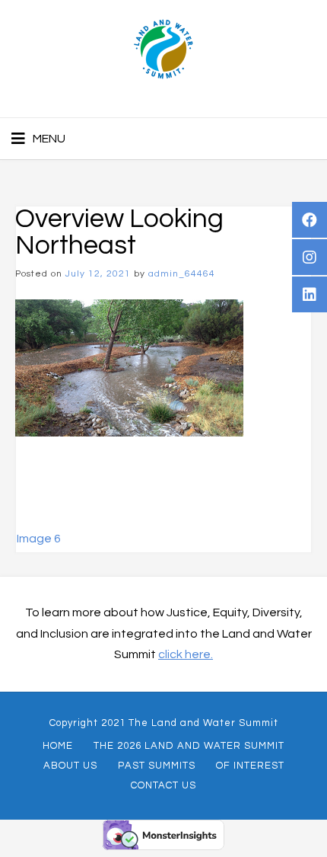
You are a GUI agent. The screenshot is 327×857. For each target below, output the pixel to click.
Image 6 (39, 538)
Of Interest (250, 765)
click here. (185, 654)
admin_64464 (181, 274)
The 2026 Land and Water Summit (189, 745)
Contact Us (163, 785)
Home (58, 745)
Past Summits (156, 765)
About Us (70, 765)
